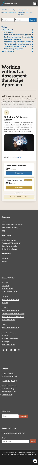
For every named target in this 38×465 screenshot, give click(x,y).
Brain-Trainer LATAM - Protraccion (13, 317)
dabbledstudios (29, 452)
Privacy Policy (6, 454)
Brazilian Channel (7, 288)
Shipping (5, 258)
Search (32, 20)
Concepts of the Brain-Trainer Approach (17, 35)
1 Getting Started (7, 30)
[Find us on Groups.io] (11, 350)
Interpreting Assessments (12, 39)
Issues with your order (9, 392)
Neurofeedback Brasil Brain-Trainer (13, 314)
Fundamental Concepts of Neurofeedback (18, 37)
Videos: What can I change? (11, 228)
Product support (7, 395)
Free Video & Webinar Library (11, 243)
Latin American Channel (9, 291)
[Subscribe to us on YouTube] (14, 350)
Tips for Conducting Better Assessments (17, 44)
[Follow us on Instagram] (18, 350)
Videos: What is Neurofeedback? (12, 225)
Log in (19, 157)
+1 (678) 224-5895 (8, 373)
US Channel (5, 286)
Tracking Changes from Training (15, 46)
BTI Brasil (5, 336)
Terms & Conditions (16, 454)
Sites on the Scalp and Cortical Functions (17, 42)
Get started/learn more (9, 386)
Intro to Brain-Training (9, 240)
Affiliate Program (28, 454)
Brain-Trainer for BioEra (9, 246)
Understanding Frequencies (13, 49)
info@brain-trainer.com (9, 376)
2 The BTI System (7, 32)
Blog (3, 231)
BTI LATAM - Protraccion (10, 339)
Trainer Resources (7, 51)
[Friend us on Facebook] (7, 350)
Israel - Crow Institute (8, 320)
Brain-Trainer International (10, 300)
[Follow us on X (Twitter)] (3, 350)
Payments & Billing (8, 389)
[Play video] (19, 142)
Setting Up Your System (9, 249)
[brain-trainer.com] (9, 3)
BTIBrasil (5, 303)
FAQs (3, 222)
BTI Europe (5, 342)
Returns (4, 261)
